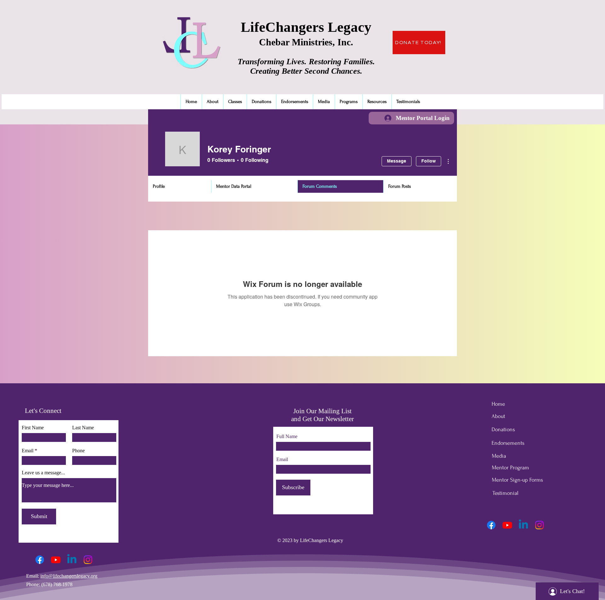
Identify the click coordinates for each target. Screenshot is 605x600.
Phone (78, 450)
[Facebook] (39, 559)
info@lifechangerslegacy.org (68, 576)
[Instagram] (88, 559)
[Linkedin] (72, 559)
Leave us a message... (43, 472)
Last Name (83, 427)
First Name (33, 427)
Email (27, 450)
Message (396, 160)
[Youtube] (55, 559)
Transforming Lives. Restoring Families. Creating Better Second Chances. (306, 66)
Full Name (286, 436)
